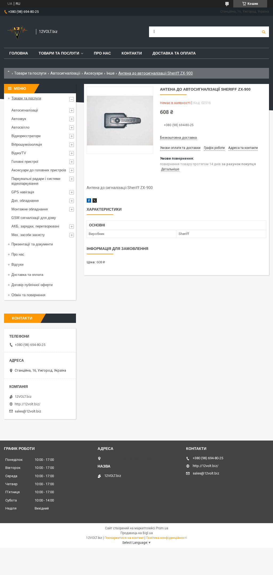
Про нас (102, 53)
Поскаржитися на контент (124, 538)
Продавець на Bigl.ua (137, 533)
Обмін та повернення (28, 295)
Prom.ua (162, 528)
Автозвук (18, 119)
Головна (18, 53)
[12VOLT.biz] (17, 31)
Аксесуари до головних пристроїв (38, 170)
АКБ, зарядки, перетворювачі (35, 226)
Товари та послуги (59, 53)
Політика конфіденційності (166, 538)
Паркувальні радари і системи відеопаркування (35, 181)
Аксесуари (93, 73)
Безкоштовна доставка (178, 138)
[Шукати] (263, 31)
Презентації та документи (32, 244)
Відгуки (17, 265)
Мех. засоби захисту (28, 235)
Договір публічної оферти (32, 285)
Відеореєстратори (26, 136)
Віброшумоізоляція (26, 144)
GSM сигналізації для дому (33, 218)
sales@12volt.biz (28, 411)
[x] (95, 201)
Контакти (132, 53)
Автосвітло (20, 127)
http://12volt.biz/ (27, 404)
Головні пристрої (24, 162)
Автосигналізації (65, 73)
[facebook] (89, 201)
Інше (111, 73)
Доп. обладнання (25, 201)
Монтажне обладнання (29, 209)
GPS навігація (22, 192)
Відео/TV (18, 153)
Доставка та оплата (174, 53)
